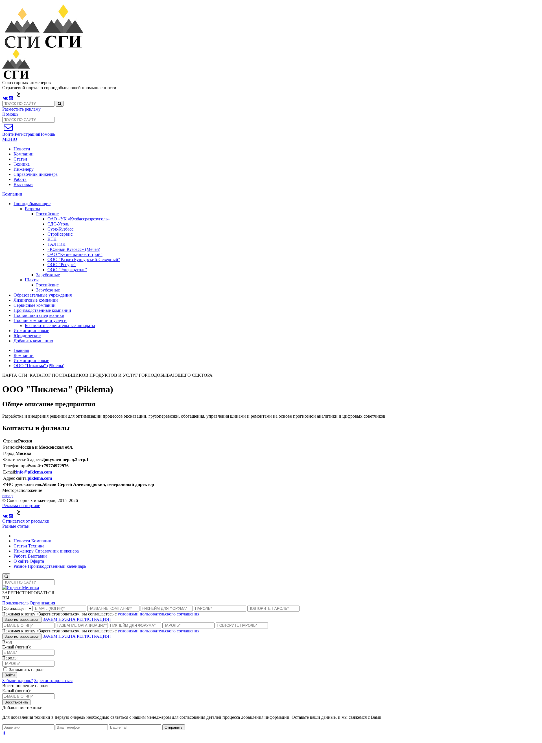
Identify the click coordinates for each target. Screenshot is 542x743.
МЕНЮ (9, 139)
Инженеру (24, 169)
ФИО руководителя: (22, 484)
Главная (21, 350)
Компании (24, 154)
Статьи (20, 159)
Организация (42, 602)
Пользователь (15, 602)
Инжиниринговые (31, 360)
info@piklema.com (34, 472)
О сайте (21, 561)
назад (7, 495)
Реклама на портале (21, 505)
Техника (22, 164)
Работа (20, 179)
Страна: (10, 441)
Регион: (10, 447)
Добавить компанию (33, 340)
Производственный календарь (57, 566)
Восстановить (16, 702)
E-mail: (9, 472)
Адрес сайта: (15, 478)
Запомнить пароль (26, 669)
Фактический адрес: (22, 459)
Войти (10, 675)
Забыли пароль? (17, 680)
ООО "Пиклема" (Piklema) (39, 365)
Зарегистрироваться (22, 619)
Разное (20, 566)
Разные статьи (16, 526)
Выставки (23, 184)
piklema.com (40, 478)
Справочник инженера (36, 174)
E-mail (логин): (16, 647)
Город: (9, 453)
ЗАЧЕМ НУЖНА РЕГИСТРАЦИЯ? (77, 619)
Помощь (10, 114)
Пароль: (10, 658)
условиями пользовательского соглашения (158, 614)
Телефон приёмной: (22, 465)
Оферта (37, 561)
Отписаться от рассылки (25, 521)
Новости (22, 148)
